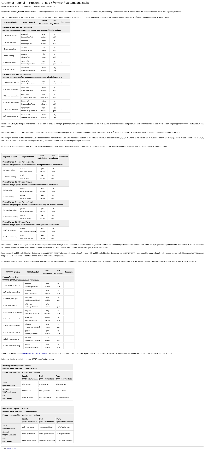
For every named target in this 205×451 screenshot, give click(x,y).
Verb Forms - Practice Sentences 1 (35, 354)
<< (2, 448)
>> (15, 448)
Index (9, 448)
